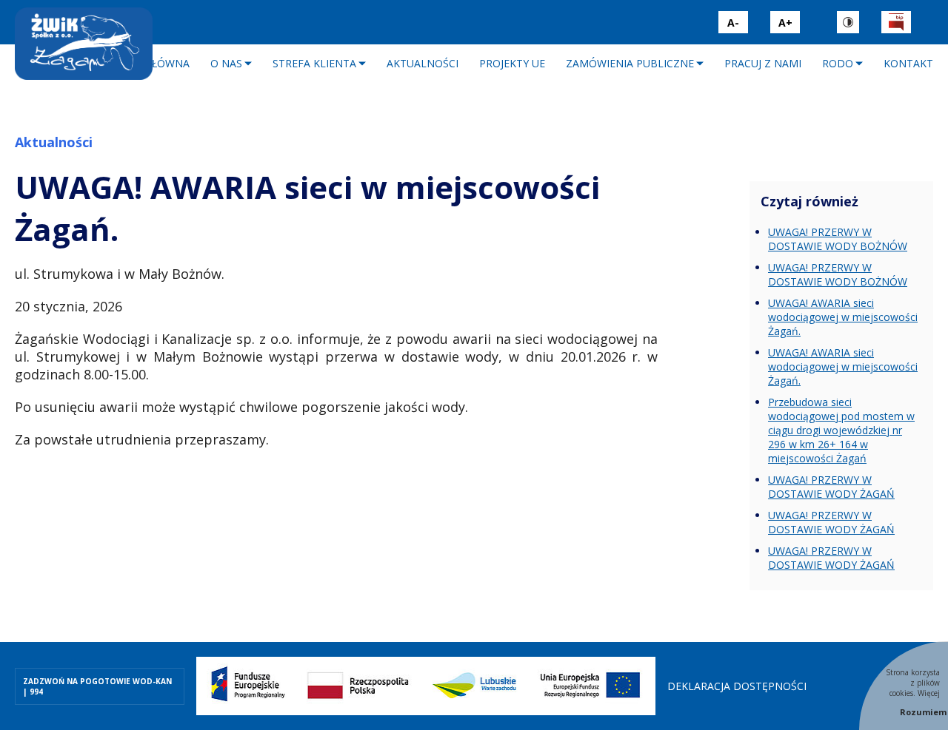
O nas (226, 63)
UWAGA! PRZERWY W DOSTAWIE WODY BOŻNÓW (837, 239)
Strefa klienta (314, 63)
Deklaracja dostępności (737, 686)
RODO (837, 63)
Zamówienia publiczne (630, 63)
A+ (785, 23)
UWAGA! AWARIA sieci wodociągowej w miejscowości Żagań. (843, 317)
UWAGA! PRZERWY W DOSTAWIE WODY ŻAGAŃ (831, 487)
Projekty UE (512, 63)
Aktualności (422, 63)
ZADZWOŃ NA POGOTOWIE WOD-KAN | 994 (97, 686)
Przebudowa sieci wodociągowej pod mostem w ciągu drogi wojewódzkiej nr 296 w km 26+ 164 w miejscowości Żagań (841, 430)
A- (733, 23)
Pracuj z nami (762, 63)
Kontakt (908, 63)
